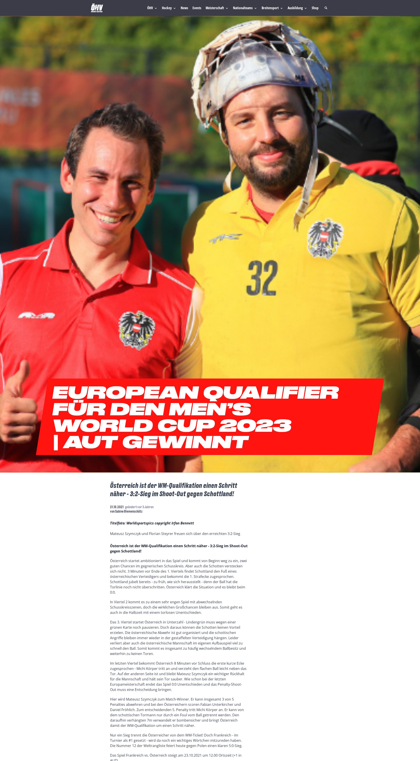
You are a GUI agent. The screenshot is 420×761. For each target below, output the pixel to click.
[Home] (97, 8)
